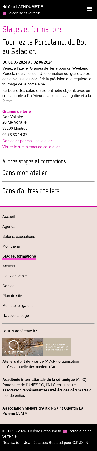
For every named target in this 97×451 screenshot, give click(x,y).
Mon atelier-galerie (18, 306)
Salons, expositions (18, 236)
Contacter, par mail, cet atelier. (27, 141)
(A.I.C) (44, 380)
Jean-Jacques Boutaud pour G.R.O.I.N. (56, 443)
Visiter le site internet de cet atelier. (31, 147)
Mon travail (11, 246)
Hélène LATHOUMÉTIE (22, 7)
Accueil (8, 217)
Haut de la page (15, 316)
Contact (8, 286)
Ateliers (8, 266)
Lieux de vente (14, 276)
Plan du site (12, 296)
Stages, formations (19, 256)
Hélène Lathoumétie (45, 431)
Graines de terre (16, 111)
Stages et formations (32, 29)
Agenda (9, 227)
